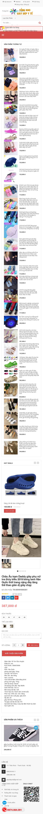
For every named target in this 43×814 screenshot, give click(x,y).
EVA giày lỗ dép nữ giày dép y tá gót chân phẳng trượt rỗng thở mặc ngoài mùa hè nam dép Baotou (29, 51)
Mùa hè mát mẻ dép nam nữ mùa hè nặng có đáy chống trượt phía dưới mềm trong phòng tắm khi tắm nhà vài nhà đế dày (28, 119)
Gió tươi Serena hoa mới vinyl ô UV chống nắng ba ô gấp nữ (29, 170)
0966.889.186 (11, 775)
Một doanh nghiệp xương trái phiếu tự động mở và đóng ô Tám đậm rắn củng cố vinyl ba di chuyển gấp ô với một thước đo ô (29, 306)
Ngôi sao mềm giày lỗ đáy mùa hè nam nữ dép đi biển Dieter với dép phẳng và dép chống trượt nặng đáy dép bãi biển (29, 374)
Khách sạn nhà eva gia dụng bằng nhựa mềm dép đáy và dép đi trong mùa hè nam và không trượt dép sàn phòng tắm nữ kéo (28, 188)
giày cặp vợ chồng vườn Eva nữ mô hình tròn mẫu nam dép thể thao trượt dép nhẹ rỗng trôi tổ (28, 254)
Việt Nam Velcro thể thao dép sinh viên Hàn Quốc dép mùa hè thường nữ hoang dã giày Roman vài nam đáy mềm (29, 94)
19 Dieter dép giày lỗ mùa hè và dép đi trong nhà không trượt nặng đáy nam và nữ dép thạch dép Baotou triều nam (28, 360)
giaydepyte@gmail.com (14, 779)
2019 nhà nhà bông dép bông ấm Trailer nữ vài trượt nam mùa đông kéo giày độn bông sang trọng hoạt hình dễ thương (29, 347)
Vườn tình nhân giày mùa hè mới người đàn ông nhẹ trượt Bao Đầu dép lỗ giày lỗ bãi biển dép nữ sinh (28, 145)
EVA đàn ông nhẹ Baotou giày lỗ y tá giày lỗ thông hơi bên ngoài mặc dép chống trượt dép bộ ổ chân (29, 67)
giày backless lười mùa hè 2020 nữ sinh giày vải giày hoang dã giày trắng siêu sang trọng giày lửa (21, 745)
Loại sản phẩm (8, 18)
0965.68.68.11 (11, 771)
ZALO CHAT (28, 784)
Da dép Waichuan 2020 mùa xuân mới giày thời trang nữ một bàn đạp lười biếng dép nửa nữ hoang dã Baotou (28, 428)
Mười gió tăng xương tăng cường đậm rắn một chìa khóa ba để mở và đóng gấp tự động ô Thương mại (29, 214)
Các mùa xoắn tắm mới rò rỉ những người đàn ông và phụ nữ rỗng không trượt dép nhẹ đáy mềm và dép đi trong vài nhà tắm (29, 81)
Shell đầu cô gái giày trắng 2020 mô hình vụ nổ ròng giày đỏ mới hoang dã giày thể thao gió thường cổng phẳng (29, 415)
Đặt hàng (34, 645)
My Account (7, 1)
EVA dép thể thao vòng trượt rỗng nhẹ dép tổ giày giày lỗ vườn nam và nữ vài (28, 277)
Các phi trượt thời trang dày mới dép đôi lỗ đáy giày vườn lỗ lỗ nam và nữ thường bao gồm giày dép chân (28, 107)
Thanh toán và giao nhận (10, 797)
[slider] (5, 594)
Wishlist (18, 1)
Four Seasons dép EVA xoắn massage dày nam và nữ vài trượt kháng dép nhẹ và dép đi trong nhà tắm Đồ (28, 268)
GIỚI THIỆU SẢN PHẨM (14, 653)
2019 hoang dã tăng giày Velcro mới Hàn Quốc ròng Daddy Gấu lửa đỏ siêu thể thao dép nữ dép (28, 292)
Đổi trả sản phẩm (9, 802)
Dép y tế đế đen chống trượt (14, 503)
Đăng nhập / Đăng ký (22, 4)
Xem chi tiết (10, 511)
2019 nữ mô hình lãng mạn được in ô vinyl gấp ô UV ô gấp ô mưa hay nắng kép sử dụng (29, 227)
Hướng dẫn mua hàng (11, 793)
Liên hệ (6, 806)
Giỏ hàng (37, 1)
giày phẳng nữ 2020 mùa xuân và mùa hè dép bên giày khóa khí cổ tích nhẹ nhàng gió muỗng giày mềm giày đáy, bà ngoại (28, 445)
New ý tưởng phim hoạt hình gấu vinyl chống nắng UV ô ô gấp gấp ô (28, 157)
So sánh (27, 1)
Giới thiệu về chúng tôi (11, 789)
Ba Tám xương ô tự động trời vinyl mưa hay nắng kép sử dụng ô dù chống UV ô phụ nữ (29, 318)
